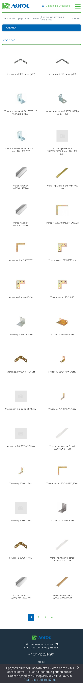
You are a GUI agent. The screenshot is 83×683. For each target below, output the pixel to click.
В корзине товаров (58, 5)
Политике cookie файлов (40, 679)
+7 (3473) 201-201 (41, 654)
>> (51, 617)
